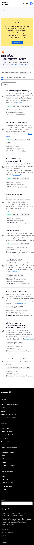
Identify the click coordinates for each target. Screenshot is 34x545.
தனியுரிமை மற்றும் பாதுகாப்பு (23, 310)
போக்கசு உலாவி (6, 441)
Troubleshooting (21, 110)
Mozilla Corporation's (12, 513)
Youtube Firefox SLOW (14, 260)
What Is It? (5, 479)
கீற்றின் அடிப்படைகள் (21, 247)
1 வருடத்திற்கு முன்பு (20, 114)
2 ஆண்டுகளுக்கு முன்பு (26, 315)
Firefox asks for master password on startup (14, 196)
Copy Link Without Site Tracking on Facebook (14, 160)
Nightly (4, 462)
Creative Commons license (13, 523)
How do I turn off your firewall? (17, 291)
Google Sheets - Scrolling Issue (17, 122)
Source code (5, 408)
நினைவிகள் (5, 539)
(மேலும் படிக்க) (18, 102)
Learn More (17, 42)
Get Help (4, 489)
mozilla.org (5, 529)
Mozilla (6, 392)
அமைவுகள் (19, 346)
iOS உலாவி (4, 438)
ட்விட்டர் (3, 411)
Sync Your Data (6, 486)
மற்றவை (18, 146)
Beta (3, 455)
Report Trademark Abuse (10, 404)
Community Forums (9, 11)
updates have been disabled (16, 359)
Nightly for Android (8, 465)
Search (23, 3)
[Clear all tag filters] (31, 72)
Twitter (2, 509)
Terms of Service (7, 532)
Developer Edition (7, 452)
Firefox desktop (7, 432)
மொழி (3, 500)
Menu (27, 3)
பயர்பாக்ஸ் (10, 110)
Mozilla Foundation (16, 515)
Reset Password (7, 483)
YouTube (5, 509)
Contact (4, 542)
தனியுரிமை (4, 536)
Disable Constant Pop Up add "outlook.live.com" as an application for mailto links (16, 325)
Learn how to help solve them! (16, 64)
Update (18, 371)
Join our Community (8, 414)
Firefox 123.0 (23, 72)
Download (5, 428)
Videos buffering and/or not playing (18, 91)
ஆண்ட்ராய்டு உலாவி (7, 435)
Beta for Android (7, 459)
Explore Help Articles (8, 417)
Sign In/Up (5, 476)
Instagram (8, 509)
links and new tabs (12, 231)
